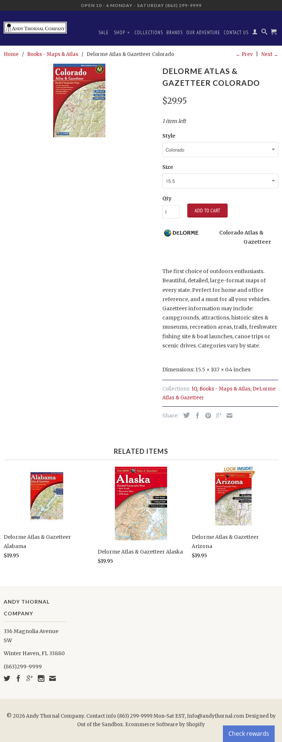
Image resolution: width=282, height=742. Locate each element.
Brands (174, 32)
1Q (194, 389)
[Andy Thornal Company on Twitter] (7, 678)
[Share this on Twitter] (185, 415)
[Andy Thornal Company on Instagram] (41, 678)
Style (169, 135)
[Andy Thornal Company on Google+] (29, 678)
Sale (103, 32)
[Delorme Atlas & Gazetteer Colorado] (79, 100)
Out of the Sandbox (100, 724)
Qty (166, 198)
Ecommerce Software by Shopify (165, 724)
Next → (269, 54)
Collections (148, 32)
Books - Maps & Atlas (224, 389)
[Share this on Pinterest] (206, 415)
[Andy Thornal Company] (35, 24)
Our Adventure (203, 32)
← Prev (244, 54)
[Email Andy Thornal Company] (52, 678)
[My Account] (255, 33)
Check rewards (248, 733)
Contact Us (236, 32)
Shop (122, 32)
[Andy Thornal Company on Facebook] (18, 678)
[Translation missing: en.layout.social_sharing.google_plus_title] (217, 415)
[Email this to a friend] (227, 415)
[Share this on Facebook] (195, 415)
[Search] (264, 33)
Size (167, 167)
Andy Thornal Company (55, 716)
